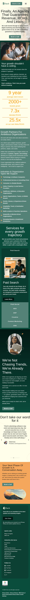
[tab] (15, 250)
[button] (26, 3)
